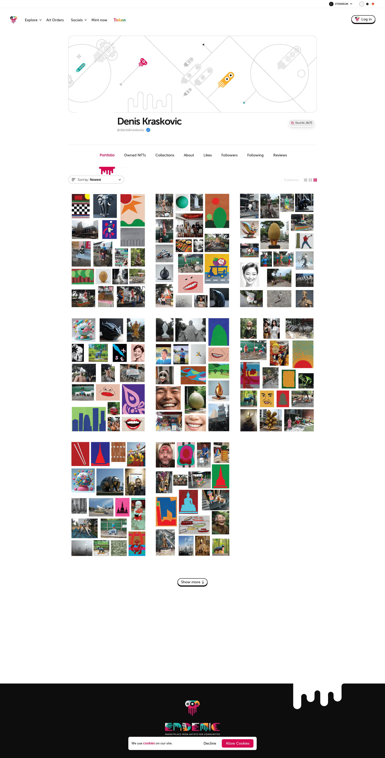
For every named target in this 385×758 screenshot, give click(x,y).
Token (120, 20)
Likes (208, 155)
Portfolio (107, 155)
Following (255, 155)
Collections (164, 155)
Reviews (280, 155)
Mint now (99, 20)
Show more (190, 582)
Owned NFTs (135, 155)
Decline (210, 743)
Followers (229, 155)
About (189, 155)
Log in (366, 19)
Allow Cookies (237, 743)
